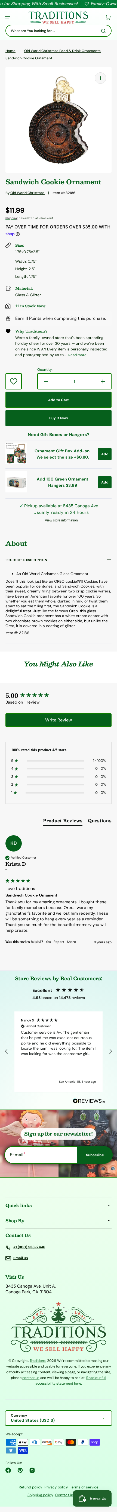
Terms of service (84, 1487)
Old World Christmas (27, 193)
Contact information (72, 1495)
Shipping (11, 218)
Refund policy (30, 1487)
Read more (77, 355)
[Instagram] (32, 1470)
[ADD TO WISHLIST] (13, 381)
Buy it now (58, 418)
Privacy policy (56, 1487)
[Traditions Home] (58, 17)
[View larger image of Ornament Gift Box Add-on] (16, 463)
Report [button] (59, 942)
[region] (58, 1051)
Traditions (38, 1360)
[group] (58, 695)
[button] (8, 17)
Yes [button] (48, 942)
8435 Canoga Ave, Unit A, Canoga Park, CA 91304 (30, 1289)
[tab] (62, 822)
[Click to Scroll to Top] (107, 1480)
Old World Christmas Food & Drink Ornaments (62, 51)
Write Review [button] (58, 720)
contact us (30, 1377)
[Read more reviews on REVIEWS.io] (89, 1101)
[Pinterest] (20, 1470)
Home (10, 51)
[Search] (104, 31)
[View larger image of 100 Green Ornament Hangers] (16, 491)
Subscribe (95, 1155)
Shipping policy (40, 1495)
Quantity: (45, 369)
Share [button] (71, 942)
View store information (61, 520)
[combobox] (58, 31)
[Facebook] (8, 1470)
